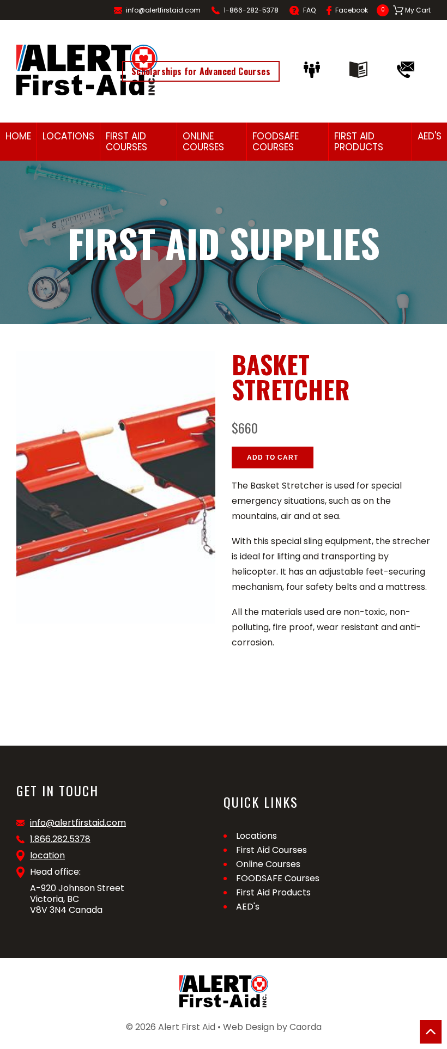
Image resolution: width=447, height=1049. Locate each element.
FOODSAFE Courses (275, 142)
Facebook (351, 10)
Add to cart (272, 457)
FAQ (309, 10)
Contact (408, 70)
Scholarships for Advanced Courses (200, 71)
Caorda (305, 1027)
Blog (361, 70)
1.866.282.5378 (60, 839)
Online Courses (203, 142)
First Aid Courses (126, 142)
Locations (68, 136)
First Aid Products (358, 142)
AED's (430, 136)
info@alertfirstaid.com (163, 10)
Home (18, 136)
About (314, 70)
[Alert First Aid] (87, 70)
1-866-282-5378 (251, 10)
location (47, 855)
